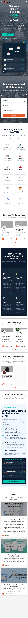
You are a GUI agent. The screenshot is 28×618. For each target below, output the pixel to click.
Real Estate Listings (14, 394)
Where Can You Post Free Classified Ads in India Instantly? (14, 585)
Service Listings (14, 322)
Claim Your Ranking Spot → (14, 481)
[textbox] (14, 105)
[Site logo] (7, 2)
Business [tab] (5, 95)
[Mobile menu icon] (1, 2)
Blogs (14, 494)
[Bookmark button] (11, 239)
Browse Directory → (20, 34)
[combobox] (14, 105)
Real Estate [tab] (19, 95)
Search (14, 115)
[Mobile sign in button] (26, 2)
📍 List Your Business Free (8, 34)
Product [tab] (11, 95)
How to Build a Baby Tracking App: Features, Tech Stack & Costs (14, 555)
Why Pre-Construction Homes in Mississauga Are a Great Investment (14, 518)
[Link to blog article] (14, 509)
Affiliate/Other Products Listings (14, 357)
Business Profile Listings (14, 215)
